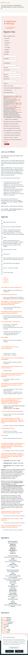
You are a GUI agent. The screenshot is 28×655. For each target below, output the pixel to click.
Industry (6, 74)
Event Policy (12, 97)
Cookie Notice (16, 641)
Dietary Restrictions (8, 92)
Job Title (6, 67)
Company (6, 76)
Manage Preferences (14, 647)
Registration (11, 21)
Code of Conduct (10, 98)
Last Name (6, 58)
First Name (6, 54)
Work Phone (6, 79)
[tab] (14, 278)
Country (6, 83)
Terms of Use (18, 97)
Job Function (7, 70)
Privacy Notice (17, 102)
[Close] (25, 635)
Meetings (10, 23)
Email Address (7, 63)
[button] (6, 144)
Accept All (19, 651)
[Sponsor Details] (3, 617)
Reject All (9, 651)
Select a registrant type (9, 36)
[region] (14, 644)
